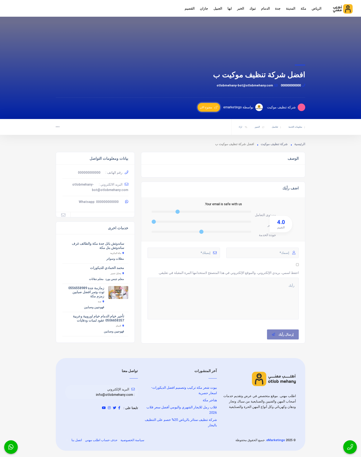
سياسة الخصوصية (132, 440)
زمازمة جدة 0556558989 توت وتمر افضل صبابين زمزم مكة (86, 292)
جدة (278, 8)
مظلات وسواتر (115, 258)
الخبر (240, 8)
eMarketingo (275, 440)
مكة (303, 8)
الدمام (265, 8)
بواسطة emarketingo (238, 107)
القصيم (189, 8)
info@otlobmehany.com (114, 395)
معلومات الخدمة (295, 127)
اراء (241, 127)
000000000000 (291, 85)
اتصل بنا (76, 440)
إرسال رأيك (286, 334)
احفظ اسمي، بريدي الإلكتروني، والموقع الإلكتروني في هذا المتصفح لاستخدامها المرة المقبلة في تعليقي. (228, 273)
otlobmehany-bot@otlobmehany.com (245, 85)
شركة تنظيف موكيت (274, 144)
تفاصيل (275, 127)
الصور (257, 127)
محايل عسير (116, 273)
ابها (230, 8)
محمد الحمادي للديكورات (107, 268)
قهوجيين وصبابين (94, 307)
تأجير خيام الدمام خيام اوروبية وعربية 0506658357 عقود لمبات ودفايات (98, 318)
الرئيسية (299, 144)
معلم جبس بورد (114, 279)
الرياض (316, 8)
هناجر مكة (210, 400)
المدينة (290, 8)
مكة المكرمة (115, 253)
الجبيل (218, 8)
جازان (204, 8)
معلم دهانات (96, 279)
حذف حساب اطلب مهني (101, 440)
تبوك (252, 8)
